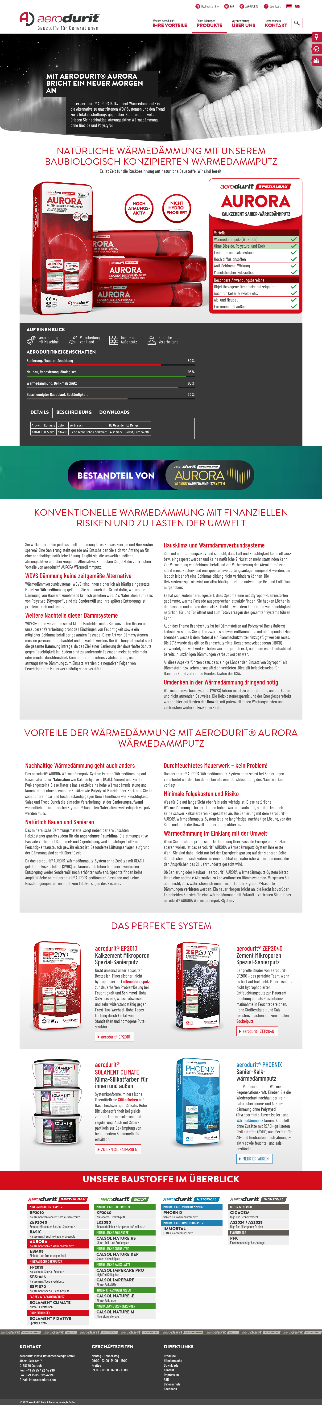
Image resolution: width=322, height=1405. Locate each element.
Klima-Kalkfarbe (106, 1300)
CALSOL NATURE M (115, 1312)
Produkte (170, 1355)
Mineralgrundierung (107, 1316)
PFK (234, 1239)
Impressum (171, 1374)
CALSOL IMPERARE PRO (120, 1271)
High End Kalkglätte (107, 1274)
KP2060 (103, 1213)
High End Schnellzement (244, 1217)
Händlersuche (173, 1360)
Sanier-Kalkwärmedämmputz (180, 1217)
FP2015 (36, 1268)
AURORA (38, 1242)
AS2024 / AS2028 (246, 1223)
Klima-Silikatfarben (41, 1307)
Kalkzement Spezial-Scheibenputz (49, 1291)
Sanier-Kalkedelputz (108, 1258)
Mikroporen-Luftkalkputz (110, 1217)
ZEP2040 (38, 1223)
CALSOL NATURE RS (116, 1239)
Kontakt (169, 1370)
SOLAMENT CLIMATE (50, 1303)
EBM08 (37, 1252)
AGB (166, 1379)
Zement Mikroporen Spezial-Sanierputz (52, 1226)
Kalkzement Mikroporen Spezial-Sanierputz (55, 1217)
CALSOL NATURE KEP (117, 1255)
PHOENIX (173, 1213)
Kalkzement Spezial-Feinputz (47, 1271)
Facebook (170, 1388)
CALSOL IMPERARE (115, 1280)
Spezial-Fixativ (38, 1323)
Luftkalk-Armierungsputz (178, 1233)
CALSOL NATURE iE (115, 1296)
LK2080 (103, 1223)
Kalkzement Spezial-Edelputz (47, 1281)
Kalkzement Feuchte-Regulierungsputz (52, 1236)
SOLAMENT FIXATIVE (50, 1319)
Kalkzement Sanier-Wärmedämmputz (52, 1246)
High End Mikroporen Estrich (246, 1226)
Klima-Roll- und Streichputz (112, 1242)
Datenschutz (172, 1384)
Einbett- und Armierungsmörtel (48, 1255)
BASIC (36, 1232)
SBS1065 (38, 1277)
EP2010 (37, 1213)
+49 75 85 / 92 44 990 (40, 1370)
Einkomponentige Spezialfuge (247, 1242)
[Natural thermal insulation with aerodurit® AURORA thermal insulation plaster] (298, 6)
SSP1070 (38, 1287)
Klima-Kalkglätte (106, 1284)
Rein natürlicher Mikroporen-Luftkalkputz (120, 1226)
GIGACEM (240, 1213)
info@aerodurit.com (42, 1379)
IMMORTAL (174, 1229)
